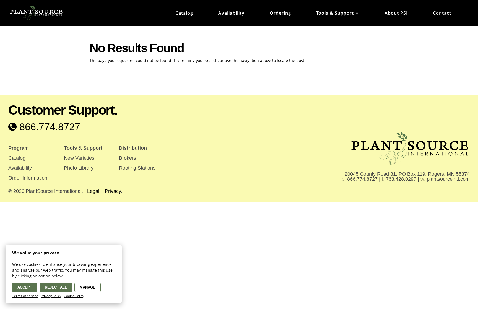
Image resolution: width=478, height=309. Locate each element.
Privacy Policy (51, 296)
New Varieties (79, 158)
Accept (24, 287)
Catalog (184, 13)
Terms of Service (25, 296)
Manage (87, 287)
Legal (93, 191)
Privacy (113, 191)
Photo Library (78, 168)
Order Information (27, 178)
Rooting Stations (137, 168)
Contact (442, 13)
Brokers (127, 158)
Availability (231, 13)
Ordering (280, 13)
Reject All (56, 287)
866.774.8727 (48, 127)
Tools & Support (335, 13)
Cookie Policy (74, 296)
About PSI (396, 13)
